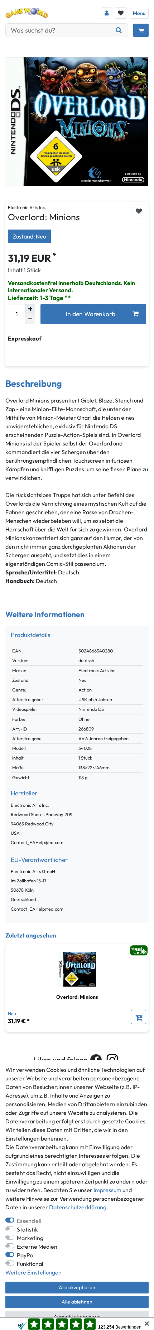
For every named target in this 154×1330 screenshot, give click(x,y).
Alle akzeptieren (77, 1287)
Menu (139, 13)
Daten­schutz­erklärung (77, 1207)
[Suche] (119, 30)
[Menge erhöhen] (30, 309)
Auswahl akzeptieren (77, 1316)
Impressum (107, 1190)
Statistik (27, 1229)
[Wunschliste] (120, 13)
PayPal (26, 1255)
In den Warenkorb (90, 314)
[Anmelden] (106, 13)
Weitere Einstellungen (33, 1272)
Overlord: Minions (77, 997)
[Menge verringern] (30, 319)
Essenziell (29, 1220)
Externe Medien (37, 1246)
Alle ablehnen (77, 1301)
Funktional (30, 1263)
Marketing (30, 1238)
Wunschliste (138, 211)
